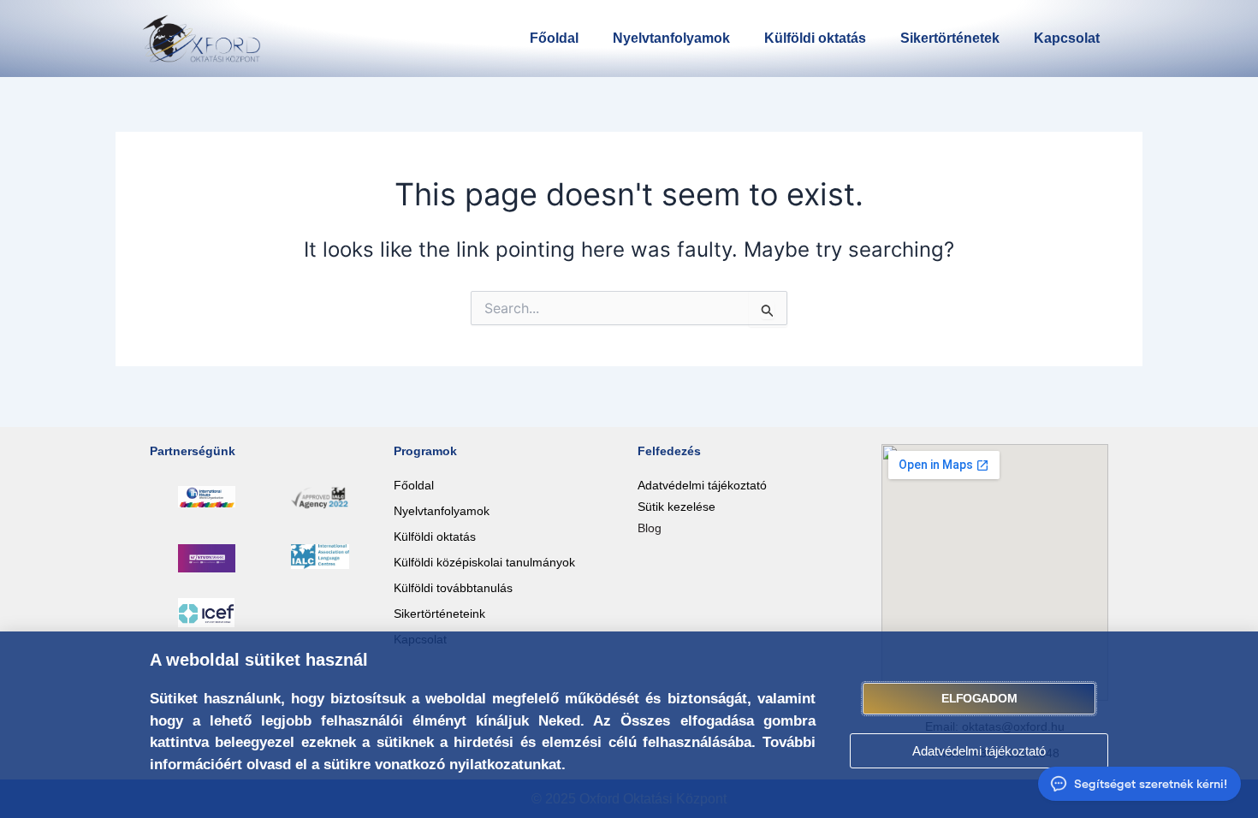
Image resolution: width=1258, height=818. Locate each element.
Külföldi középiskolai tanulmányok (484, 562)
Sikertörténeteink (439, 613)
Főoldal (554, 38)
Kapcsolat (1067, 38)
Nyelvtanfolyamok (671, 38)
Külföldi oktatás (815, 38)
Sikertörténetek (950, 38)
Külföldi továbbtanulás (453, 588)
